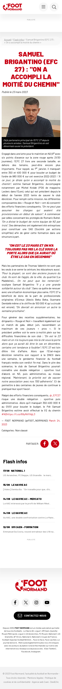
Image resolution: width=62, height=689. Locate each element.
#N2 (4, 414)
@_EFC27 (55, 395)
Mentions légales (35, 678)
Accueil (7, 39)
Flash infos (18, 39)
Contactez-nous (35, 615)
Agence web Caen (40, 682)
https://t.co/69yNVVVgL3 (21, 414)
